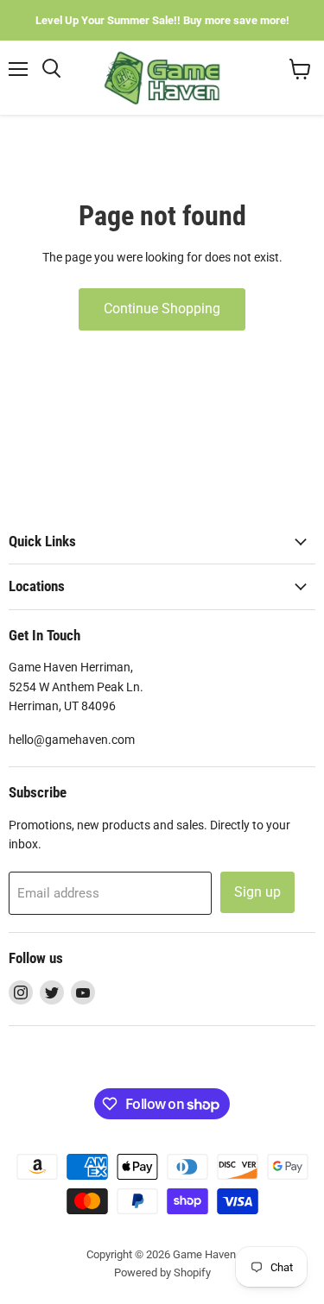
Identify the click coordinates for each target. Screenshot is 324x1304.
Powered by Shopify (162, 1272)
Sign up (257, 892)
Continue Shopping (162, 308)
